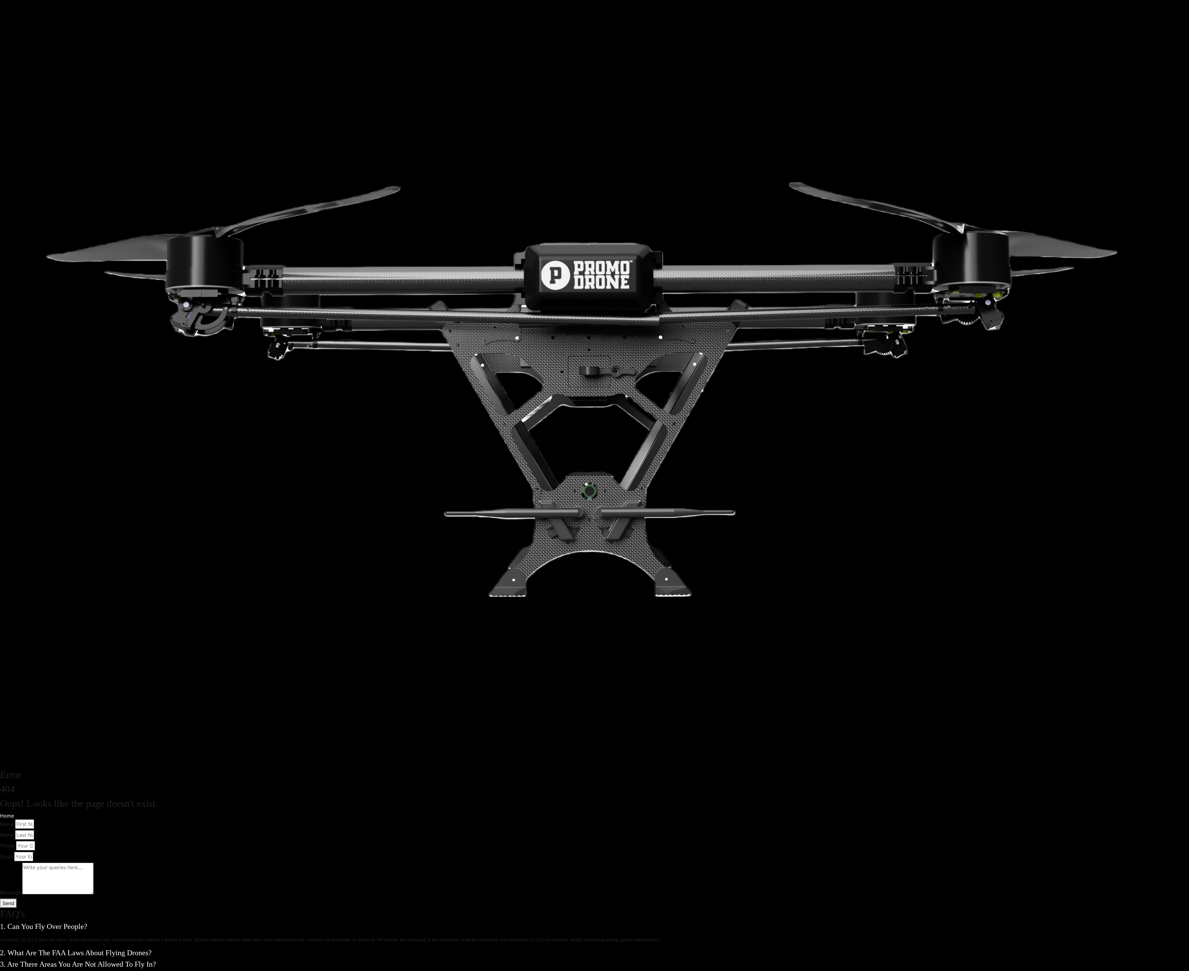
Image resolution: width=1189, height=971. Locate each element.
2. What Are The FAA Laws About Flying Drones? (77, 953)
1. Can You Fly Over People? (44, 926)
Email (6, 856)
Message (10, 892)
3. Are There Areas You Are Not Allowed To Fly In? (79, 964)
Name (7, 824)
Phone (7, 846)
